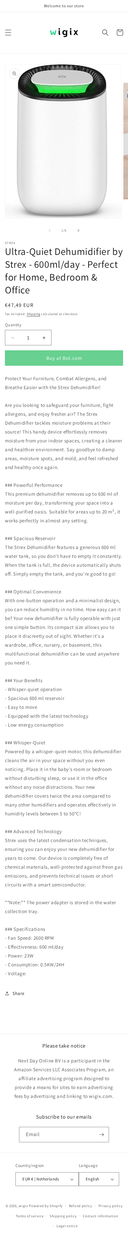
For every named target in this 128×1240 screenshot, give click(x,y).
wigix (23, 1205)
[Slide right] (78, 230)
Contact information (100, 1216)
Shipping (33, 314)
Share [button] (18, 993)
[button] (8, 32)
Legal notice (66, 1226)
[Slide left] (49, 230)
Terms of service (29, 1216)
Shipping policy (63, 1216)
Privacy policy (110, 1205)
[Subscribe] (101, 1134)
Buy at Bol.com (64, 358)
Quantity (13, 325)
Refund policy (80, 1205)
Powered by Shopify (46, 1205)
